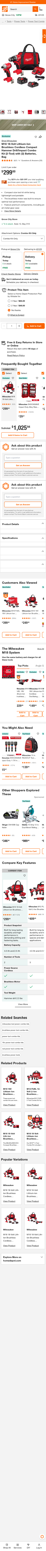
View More (23, 1004)
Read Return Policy (16, 355)
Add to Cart (35, 326)
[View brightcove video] (37, 112)
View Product (9, 1105)
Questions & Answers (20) (31, 160)
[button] (23, 524)
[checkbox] (3, 373)
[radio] (9, 301)
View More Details (12, 211)
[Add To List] (36, 137)
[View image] (2, 112)
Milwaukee (8, 1185)
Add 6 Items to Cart (17, 435)
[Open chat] (44, 36)
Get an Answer (23, 465)
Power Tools (19, 21)
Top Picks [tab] (23, 665)
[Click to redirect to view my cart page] (40, 9)
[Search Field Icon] (35, 9)
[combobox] (20, 9)
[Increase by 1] (19, 326)
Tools (9, 21)
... (3, 22)
